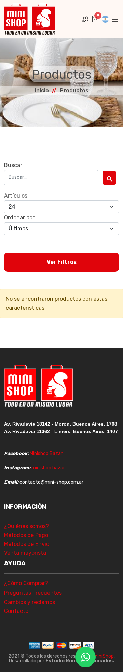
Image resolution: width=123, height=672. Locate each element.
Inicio (42, 90)
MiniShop (104, 656)
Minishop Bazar (46, 453)
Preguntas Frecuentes (33, 593)
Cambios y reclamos (29, 602)
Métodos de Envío (26, 544)
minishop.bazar (48, 468)
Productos (74, 90)
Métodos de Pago (26, 535)
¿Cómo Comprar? (26, 583)
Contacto (16, 611)
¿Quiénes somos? (26, 526)
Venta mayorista (25, 553)
